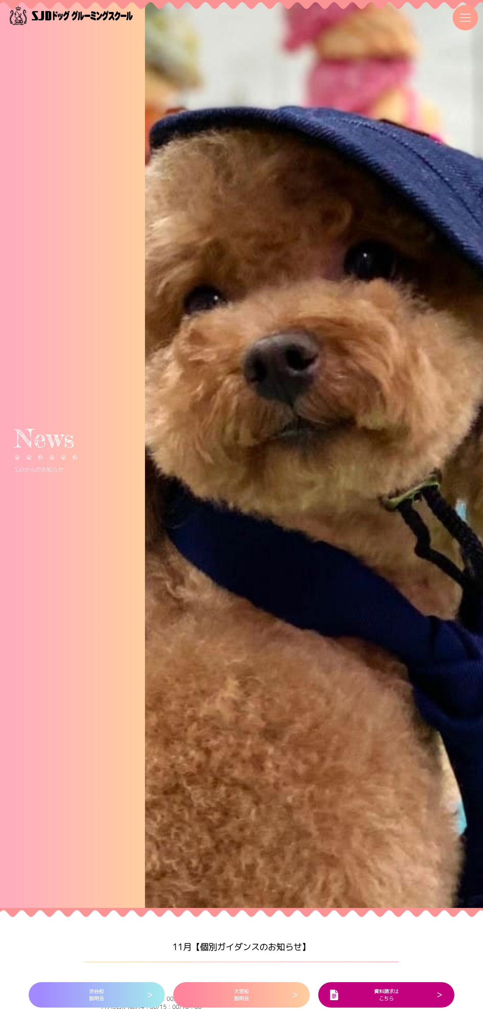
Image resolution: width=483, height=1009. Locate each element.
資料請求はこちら (386, 995)
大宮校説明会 (241, 995)
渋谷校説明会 (96, 995)
